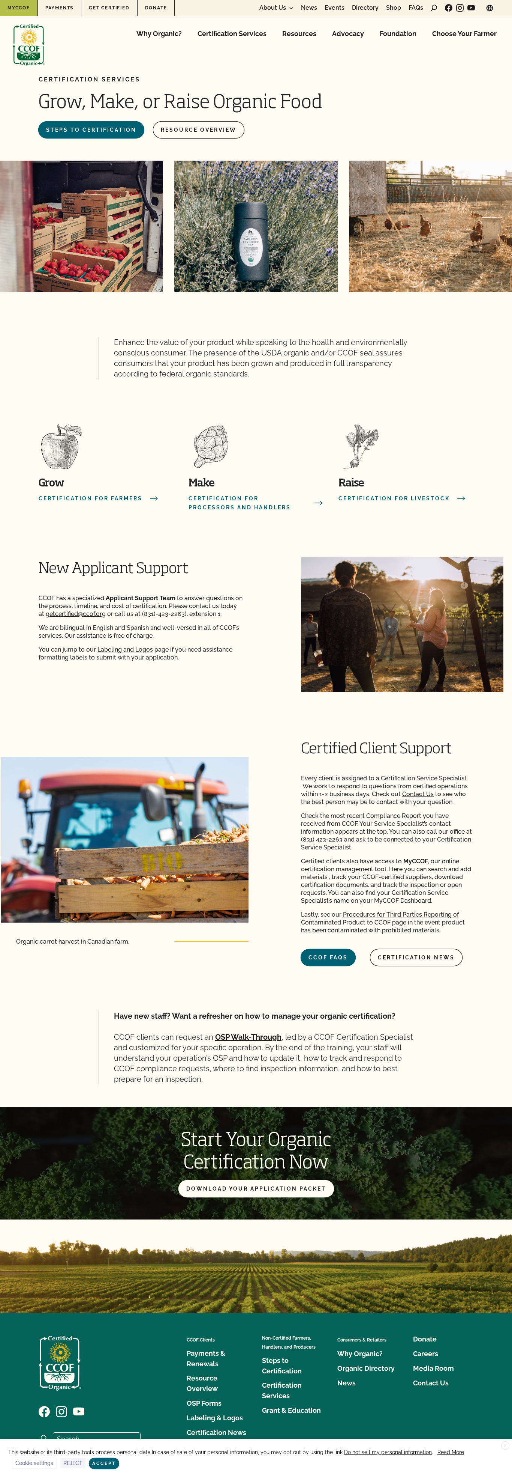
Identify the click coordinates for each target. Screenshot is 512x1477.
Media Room (433, 1368)
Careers (425, 1354)
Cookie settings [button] (34, 1463)
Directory (365, 8)
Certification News (416, 958)
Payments (59, 8)
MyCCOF (18, 8)
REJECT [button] (72, 1463)
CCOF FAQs (328, 958)
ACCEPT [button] (104, 1463)
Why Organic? (159, 34)
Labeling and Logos (125, 649)
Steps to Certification (91, 130)
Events (334, 8)
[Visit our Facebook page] (448, 8)
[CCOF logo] (28, 37)
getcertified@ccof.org (76, 613)
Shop (393, 8)
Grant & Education (291, 1410)
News (309, 8)
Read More (450, 1452)
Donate (156, 8)
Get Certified (109, 8)
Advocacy (348, 34)
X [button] (505, 1445)
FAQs (416, 8)
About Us (272, 8)
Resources (299, 34)
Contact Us (418, 794)
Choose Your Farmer (464, 34)
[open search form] (434, 8)
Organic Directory (366, 1368)
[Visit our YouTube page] (471, 8)
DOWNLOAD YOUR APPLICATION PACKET (256, 1189)
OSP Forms (204, 1403)
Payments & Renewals (206, 1358)
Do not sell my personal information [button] (388, 1452)
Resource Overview (199, 130)
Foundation (398, 34)
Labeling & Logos (215, 1418)
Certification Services (232, 34)
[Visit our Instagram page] (460, 8)
